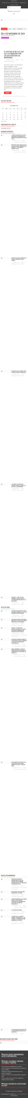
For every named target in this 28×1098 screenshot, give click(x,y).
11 (2, 115)
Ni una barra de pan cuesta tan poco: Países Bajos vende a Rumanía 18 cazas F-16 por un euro (18, 764)
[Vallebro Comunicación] (14, 20)
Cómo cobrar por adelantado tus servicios (11, 1066)
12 (6, 115)
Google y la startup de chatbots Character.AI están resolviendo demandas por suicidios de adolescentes (18, 629)
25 (2, 119)
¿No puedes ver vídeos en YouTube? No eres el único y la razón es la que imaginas (18, 485)
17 (25, 115)
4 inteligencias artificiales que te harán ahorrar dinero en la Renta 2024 (18, 1031)
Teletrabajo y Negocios (8, 1063)
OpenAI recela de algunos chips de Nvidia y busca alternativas (18, 371)
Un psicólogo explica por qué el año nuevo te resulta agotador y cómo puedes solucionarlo (19, 621)
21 (14, 117)
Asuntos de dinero (5, 37)
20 (10, 117)
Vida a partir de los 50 (14, 2)
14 (14, 115)
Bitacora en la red (5, 2)
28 (14, 119)
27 (10, 119)
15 (17, 115)
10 (25, 113)
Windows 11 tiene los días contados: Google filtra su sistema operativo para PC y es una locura (18, 599)
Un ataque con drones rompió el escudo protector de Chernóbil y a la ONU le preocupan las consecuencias (19, 641)
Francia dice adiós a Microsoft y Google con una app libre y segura (19, 259)
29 (17, 119)
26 (6, 119)
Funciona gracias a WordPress (8, 1094)
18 (2, 117)
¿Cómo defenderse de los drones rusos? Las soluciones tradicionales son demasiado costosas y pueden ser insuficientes (19, 901)
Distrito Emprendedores (9, 1056)
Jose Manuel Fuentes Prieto (20, 142)
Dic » (5, 121)
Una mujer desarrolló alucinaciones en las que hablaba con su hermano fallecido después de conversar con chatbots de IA (19, 881)
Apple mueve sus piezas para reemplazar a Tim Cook (18, 892)
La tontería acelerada (16, 910)
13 (10, 115)
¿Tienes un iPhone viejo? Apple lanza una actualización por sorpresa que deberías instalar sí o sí (19, 137)
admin (17, 60)
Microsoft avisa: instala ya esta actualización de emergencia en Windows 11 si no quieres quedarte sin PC (19, 146)
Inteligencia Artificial (16, 635)
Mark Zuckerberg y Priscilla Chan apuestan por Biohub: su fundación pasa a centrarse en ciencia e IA (18, 651)
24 (25, 117)
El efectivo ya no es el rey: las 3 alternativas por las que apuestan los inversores (14, 54)
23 (21, 117)
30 (21, 119)
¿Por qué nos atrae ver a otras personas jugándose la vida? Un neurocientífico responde (19, 612)
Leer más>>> (7, 93)
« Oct (2, 121)
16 (21, 115)
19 (6, 117)
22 (17, 117)
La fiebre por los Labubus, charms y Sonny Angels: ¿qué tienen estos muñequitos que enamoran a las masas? (18, 918)
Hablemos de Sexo (23, 2)
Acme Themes (14, 1095)
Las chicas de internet (14, 5)
